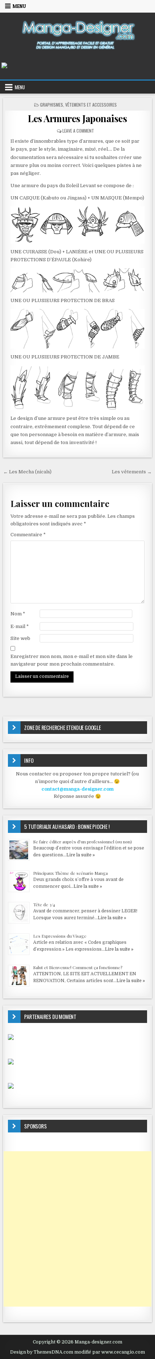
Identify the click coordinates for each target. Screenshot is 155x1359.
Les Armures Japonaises (77, 118)
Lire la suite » (80, 854)
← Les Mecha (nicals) (27, 471)
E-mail (19, 626)
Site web (20, 638)
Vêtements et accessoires (91, 105)
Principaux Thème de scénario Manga (70, 873)
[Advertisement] (77, 1229)
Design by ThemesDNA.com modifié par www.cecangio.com (77, 1352)
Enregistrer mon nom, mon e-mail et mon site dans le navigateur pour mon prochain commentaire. (71, 660)
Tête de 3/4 (44, 904)
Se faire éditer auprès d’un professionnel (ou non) (82, 841)
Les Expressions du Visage (60, 936)
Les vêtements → (132, 471)
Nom (17, 613)
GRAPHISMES (51, 105)
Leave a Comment (78, 131)
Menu (19, 6)
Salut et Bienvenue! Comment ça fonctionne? (77, 967)
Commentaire (28, 534)
